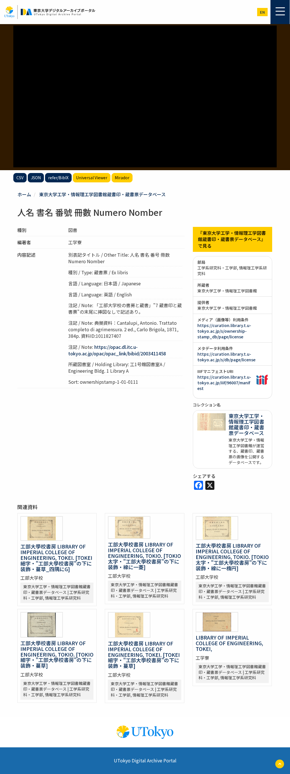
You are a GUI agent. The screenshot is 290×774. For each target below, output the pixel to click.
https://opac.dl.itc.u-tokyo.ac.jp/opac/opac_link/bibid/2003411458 (117, 350)
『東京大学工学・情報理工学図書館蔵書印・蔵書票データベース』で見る (232, 239)
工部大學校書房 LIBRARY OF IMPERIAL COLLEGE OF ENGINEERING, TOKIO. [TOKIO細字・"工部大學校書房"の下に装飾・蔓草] (56, 654)
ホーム (24, 194)
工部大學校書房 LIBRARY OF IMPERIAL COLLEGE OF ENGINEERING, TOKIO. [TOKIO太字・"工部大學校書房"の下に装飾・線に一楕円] (232, 556)
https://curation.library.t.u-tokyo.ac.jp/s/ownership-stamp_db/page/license (224, 330)
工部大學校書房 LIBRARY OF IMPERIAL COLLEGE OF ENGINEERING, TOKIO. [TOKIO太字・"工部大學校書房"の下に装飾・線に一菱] (144, 555)
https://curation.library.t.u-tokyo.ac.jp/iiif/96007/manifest (224, 382)
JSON (36, 177)
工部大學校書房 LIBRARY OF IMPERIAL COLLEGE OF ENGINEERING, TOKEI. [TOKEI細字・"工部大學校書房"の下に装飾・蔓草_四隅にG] (56, 557)
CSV (20, 177)
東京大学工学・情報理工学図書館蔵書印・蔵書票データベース (102, 194)
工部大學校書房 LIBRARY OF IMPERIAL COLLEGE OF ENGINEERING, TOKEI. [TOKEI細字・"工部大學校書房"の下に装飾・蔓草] (144, 654)
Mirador (122, 177)
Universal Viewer (91, 177)
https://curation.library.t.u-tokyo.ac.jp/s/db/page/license (226, 356)
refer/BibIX (58, 177)
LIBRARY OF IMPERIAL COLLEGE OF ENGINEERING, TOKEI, (229, 643)
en (262, 12)
